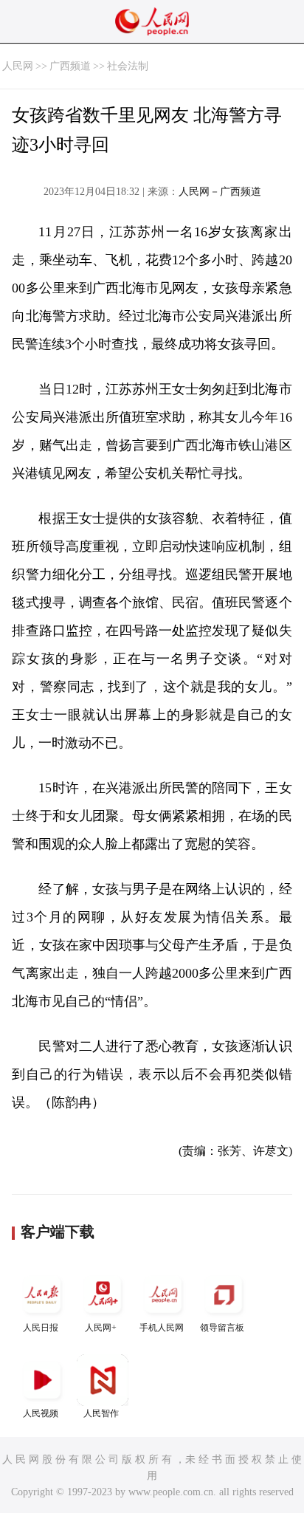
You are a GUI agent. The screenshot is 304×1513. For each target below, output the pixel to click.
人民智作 (101, 1413)
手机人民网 (161, 1327)
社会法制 (127, 66)
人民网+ (101, 1327)
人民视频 (40, 1413)
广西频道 (70, 66)
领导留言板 (222, 1327)
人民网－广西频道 (220, 191)
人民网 (17, 66)
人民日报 (40, 1327)
